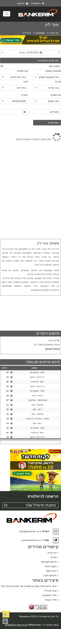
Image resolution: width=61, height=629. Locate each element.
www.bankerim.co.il (32, 540)
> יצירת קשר (52, 571)
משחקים (40, 33)
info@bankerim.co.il (30, 531)
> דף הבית (53, 552)
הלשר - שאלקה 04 (37, 372)
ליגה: (25, 81)
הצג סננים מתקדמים (48, 60)
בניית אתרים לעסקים (16, 624)
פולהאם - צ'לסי (37, 405)
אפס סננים (53, 122)
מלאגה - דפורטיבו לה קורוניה (37, 419)
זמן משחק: (55, 95)
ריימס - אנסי (37, 409)
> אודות (54, 557)
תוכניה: (24, 95)
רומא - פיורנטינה (37, 382)
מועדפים (54, 112)
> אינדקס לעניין (50, 575)
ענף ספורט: (22, 71)
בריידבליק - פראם (37, 377)
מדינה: (57, 81)
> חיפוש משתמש (49, 561)
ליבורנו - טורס (37, 396)
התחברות (36, 3)
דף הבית (54, 33)
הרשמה (21, 3)
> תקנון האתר (51, 566)
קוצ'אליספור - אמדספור (37, 400)
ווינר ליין (27, 33)
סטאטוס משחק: (53, 71)
